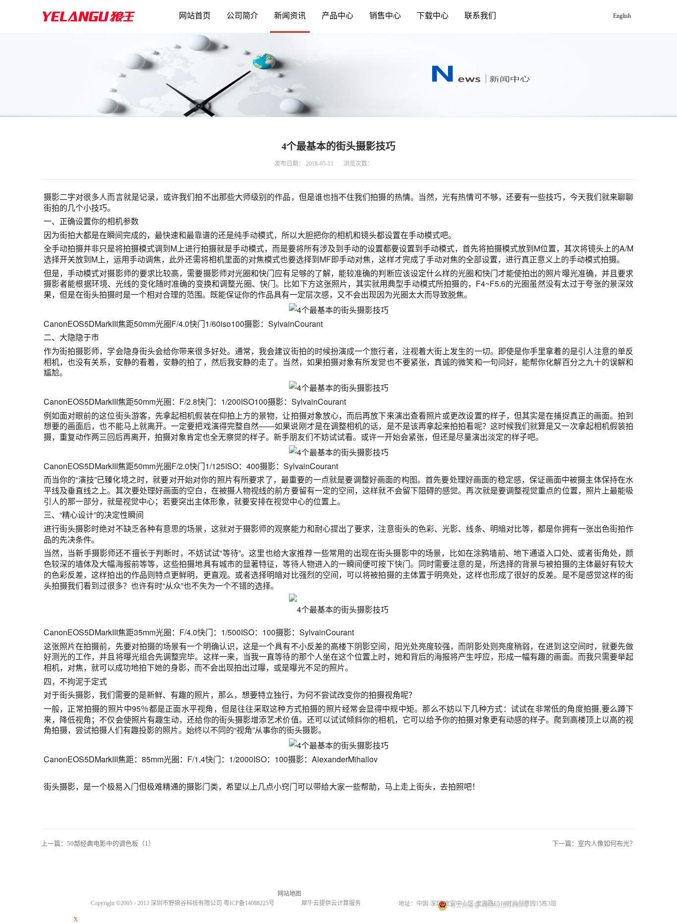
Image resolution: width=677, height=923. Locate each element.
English (622, 15)
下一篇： (594, 843)
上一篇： (98, 843)
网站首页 (195, 15)
